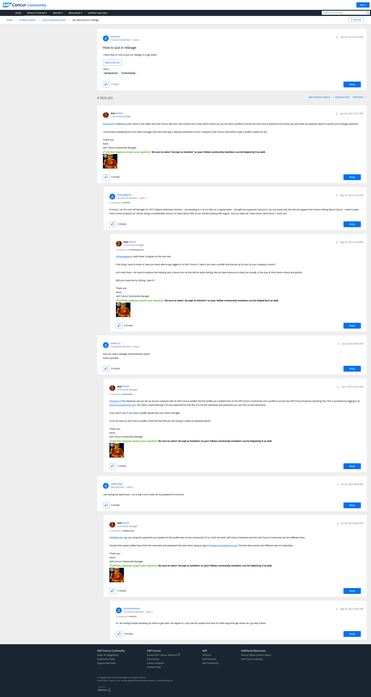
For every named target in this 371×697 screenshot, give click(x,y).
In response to (119, 203)
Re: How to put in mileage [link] (86, 20)
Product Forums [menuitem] (36, 13)
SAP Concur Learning (251, 659)
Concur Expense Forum (54, 20)
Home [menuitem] (18, 13)
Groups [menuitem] (57, 13)
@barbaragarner (124, 256)
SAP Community (210, 663)
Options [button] (357, 19)
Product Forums (27, 20)
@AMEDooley (116, 537)
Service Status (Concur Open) (256, 655)
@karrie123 (115, 401)
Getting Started (110, 73)
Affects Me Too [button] (112, 62)
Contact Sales (154, 667)
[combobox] (346, 13)
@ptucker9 (108, 124)
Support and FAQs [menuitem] (97, 13)
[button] (337, 37)
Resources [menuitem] (74, 13)
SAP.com (206, 655)
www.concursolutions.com (122, 405)
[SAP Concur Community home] (14, 5)
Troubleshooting (128, 73)
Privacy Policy (102, 681)
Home (10, 20)
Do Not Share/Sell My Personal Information (138, 681)
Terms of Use (115, 681)
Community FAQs (106, 659)
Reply (352, 84)
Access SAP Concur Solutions (162, 655)
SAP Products (209, 659)
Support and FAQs (106, 663)
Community (37, 5)
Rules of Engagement (108, 655)
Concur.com (153, 659)
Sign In (363, 5)
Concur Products (155, 663)
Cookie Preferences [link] (164, 681)
